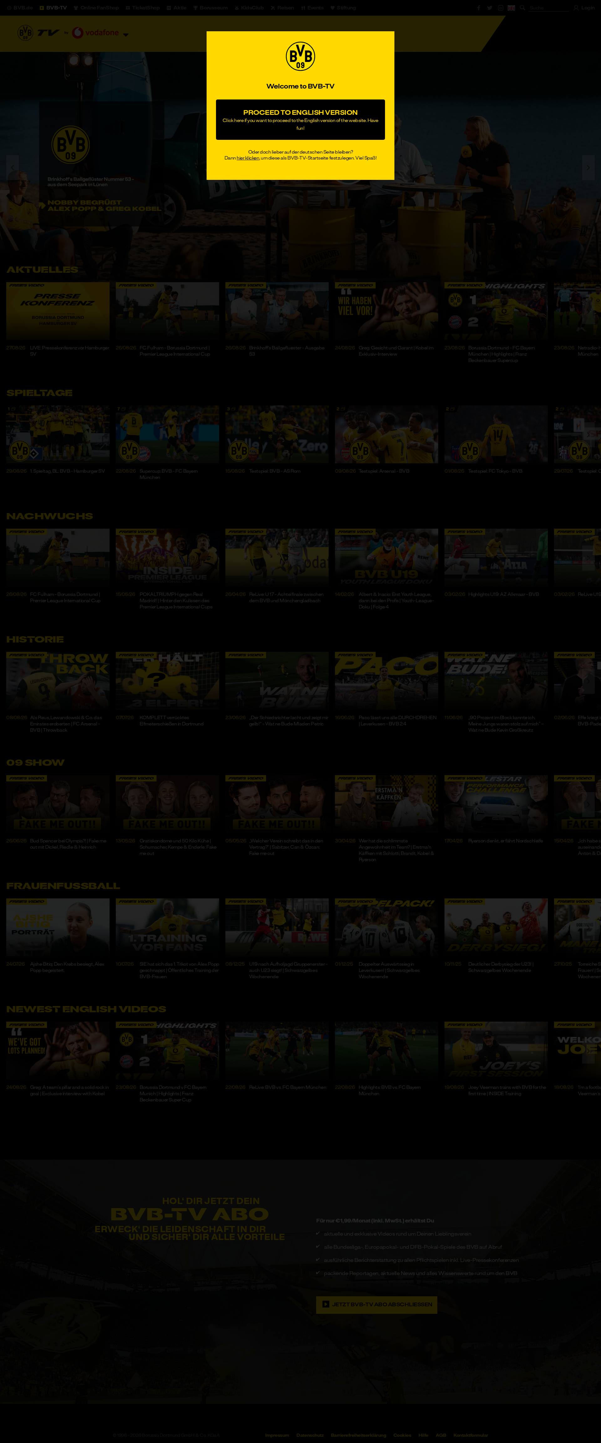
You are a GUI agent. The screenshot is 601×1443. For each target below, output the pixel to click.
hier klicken (248, 158)
